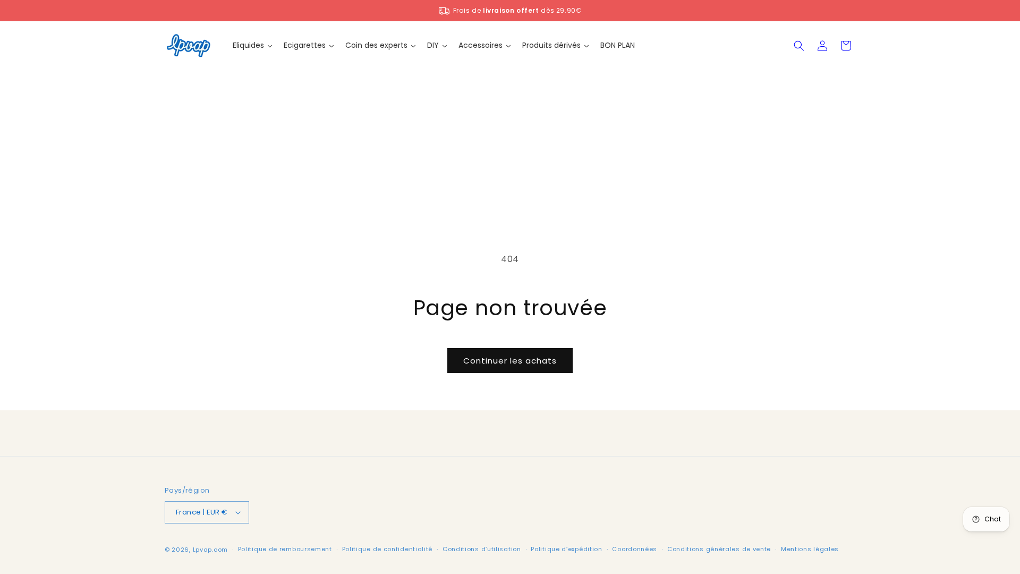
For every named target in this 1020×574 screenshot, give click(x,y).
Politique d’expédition (566, 549)
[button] (799, 45)
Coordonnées (634, 549)
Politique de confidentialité (387, 549)
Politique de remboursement (285, 549)
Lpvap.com (210, 549)
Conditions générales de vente (719, 549)
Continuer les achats (510, 360)
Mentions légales (810, 549)
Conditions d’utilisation (482, 549)
